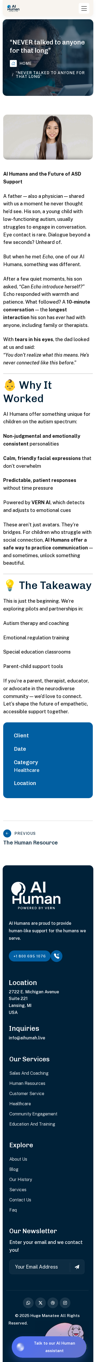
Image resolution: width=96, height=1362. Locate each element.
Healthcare (26, 770)
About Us (18, 1159)
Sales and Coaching (29, 1073)
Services (17, 1189)
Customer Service (26, 1093)
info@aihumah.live (27, 1037)
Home (25, 63)
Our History (20, 1179)
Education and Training (32, 1124)
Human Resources (27, 1083)
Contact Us (20, 1199)
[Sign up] (74, 1267)
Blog (13, 1169)
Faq (13, 1210)
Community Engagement (33, 1113)
